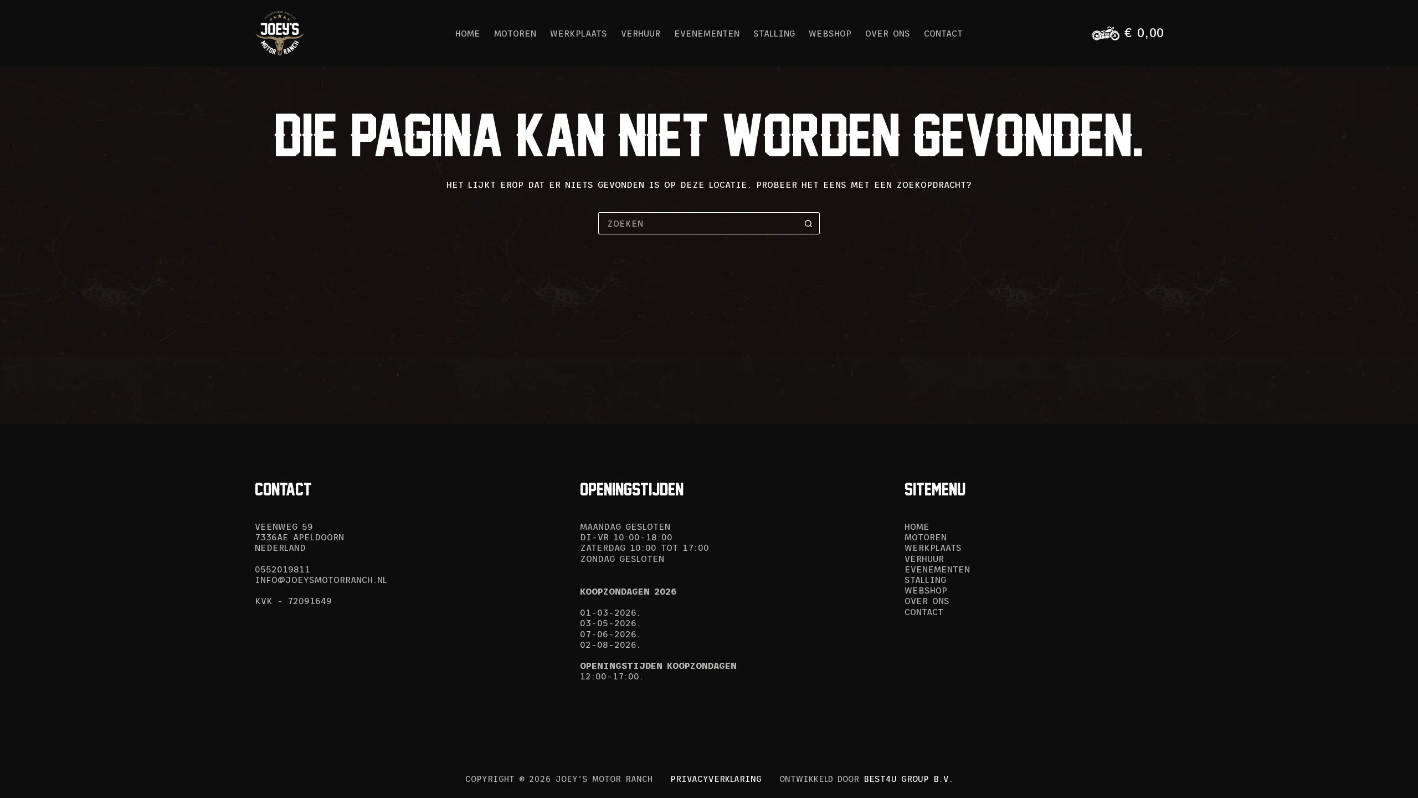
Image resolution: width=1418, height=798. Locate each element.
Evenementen (706, 33)
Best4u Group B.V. (908, 779)
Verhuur (640, 33)
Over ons (887, 33)
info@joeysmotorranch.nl (321, 580)
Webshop (830, 33)
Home (467, 33)
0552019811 (282, 569)
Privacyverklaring (716, 779)
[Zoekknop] (809, 223)
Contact (943, 33)
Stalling (774, 33)
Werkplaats (578, 33)
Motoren (515, 33)
